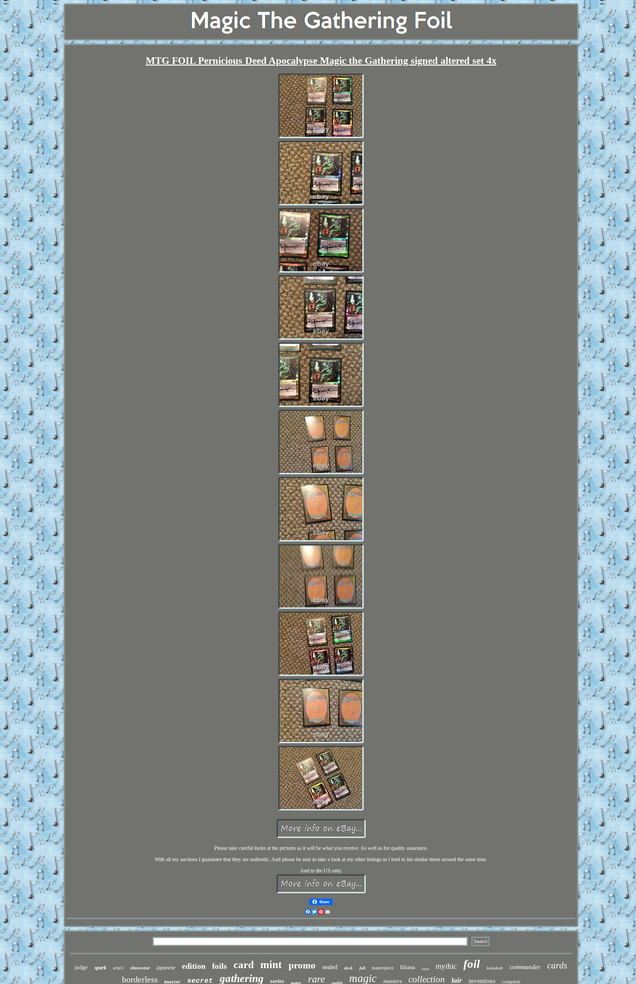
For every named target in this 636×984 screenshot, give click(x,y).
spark (100, 967)
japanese (166, 967)
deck (348, 967)
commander (525, 966)
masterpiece (383, 967)
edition (193, 966)
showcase (140, 967)
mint (271, 964)
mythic (446, 966)
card (244, 964)
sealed (330, 966)
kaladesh (495, 967)
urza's (118, 967)
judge (81, 967)
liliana (407, 967)
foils (219, 965)
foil (471, 964)
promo (302, 965)
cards (557, 965)
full (362, 968)
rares (425, 969)
